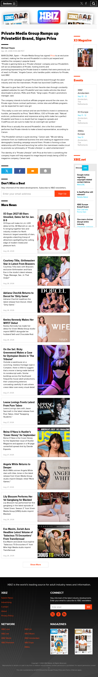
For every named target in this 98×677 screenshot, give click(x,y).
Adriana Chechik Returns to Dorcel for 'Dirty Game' (18, 294)
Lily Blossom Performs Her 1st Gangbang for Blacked (17, 498)
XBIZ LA (28, 629)
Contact (4, 606)
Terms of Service (71, 670)
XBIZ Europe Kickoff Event (83, 205)
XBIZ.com (5, 629)
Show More (35, 564)
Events (78, 80)
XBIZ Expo (29, 642)
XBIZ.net (80, 159)
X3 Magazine (83, 40)
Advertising (6, 602)
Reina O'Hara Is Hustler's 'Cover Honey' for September (19, 433)
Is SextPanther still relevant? (85, 193)
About (4, 611)
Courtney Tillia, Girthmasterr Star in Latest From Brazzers (19, 262)
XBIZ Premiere (7, 642)
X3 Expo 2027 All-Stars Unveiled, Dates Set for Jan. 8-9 (18, 217)
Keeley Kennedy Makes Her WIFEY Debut (18, 321)
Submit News (7, 597)
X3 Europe (83, 112)
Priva (52, 55)
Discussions (79, 167)
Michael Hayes (8, 48)
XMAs (27, 647)
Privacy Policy (7, 615)
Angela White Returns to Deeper (16, 465)
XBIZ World (6, 638)
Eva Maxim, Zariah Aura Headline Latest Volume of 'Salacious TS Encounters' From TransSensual (18, 534)
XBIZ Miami (29, 633)
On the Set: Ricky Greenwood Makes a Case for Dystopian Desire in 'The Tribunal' (18, 354)
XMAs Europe (81, 132)
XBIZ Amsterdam (83, 91)
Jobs (85, 167)
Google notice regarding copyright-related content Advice (84, 178)
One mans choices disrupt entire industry (85, 222)
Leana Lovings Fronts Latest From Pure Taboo (19, 403)
